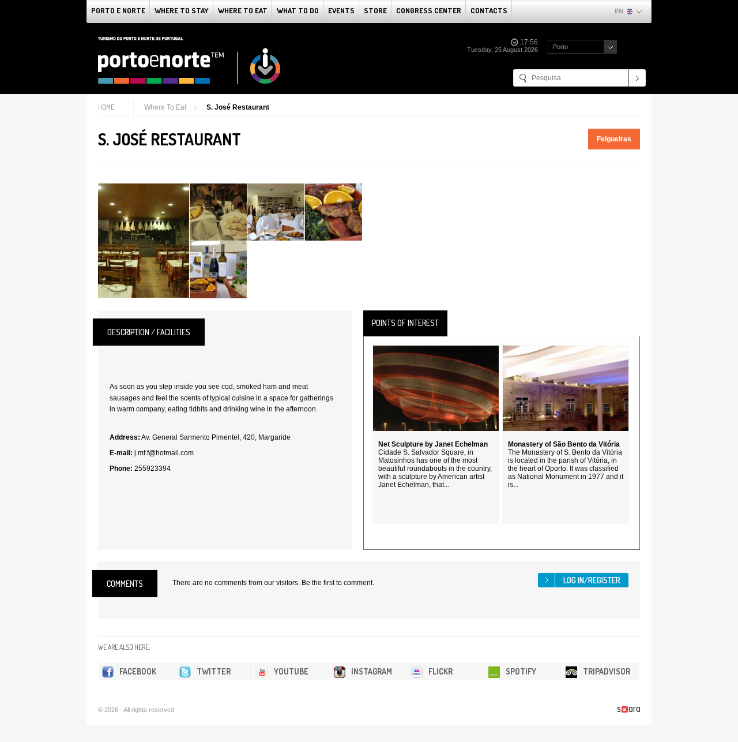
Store (375, 10)
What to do (298, 10)
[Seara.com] (628, 709)
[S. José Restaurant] (143, 240)
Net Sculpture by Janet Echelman (433, 444)
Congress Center (428, 10)
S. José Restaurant (237, 107)
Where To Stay (182, 10)
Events (341, 10)
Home (106, 107)
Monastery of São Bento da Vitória (564, 444)
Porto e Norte (118, 10)
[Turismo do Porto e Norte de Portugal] (189, 60)
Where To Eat (243, 10)
